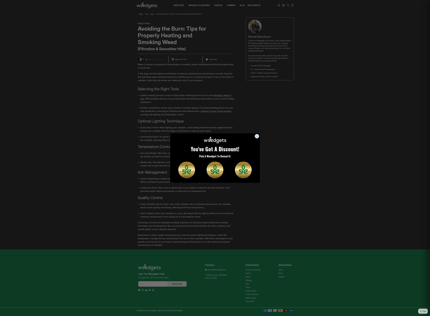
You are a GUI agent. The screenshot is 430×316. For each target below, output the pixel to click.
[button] (186, 169)
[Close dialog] (257, 136)
